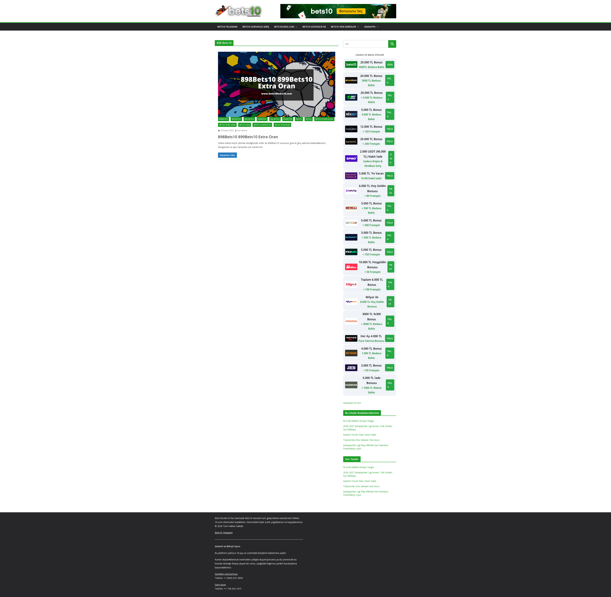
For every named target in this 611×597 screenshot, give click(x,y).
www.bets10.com (352, 402)
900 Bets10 (274, 119)
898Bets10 (223, 119)
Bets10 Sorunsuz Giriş (255, 26)
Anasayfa (369, 26)
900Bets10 (288, 119)
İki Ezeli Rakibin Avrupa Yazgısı (358, 420)
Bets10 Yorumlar (282, 125)
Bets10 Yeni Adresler (343, 26)
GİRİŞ (390, 64)
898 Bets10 (236, 119)
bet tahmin (242, 130)
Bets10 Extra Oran (227, 125)
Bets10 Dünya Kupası (324, 119)
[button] (295, 27)
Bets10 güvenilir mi (262, 125)
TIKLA (389, 80)
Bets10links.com (284, 26)
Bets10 (308, 119)
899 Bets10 (249, 119)
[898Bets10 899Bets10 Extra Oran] (276, 84)
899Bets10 (262, 119)
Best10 (299, 119)
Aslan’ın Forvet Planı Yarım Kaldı (359, 434)
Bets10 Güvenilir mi (314, 26)
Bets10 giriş (244, 125)
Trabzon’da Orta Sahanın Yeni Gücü (361, 439)
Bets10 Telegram (227, 26)
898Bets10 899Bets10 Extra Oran (248, 136)
